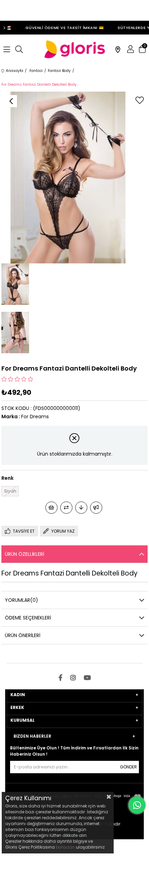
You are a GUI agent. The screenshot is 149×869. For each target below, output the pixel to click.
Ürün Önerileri (22, 635)
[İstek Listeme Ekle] (51, 508)
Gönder (128, 767)
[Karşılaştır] (66, 508)
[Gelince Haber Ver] (96, 508)
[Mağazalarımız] (118, 49)
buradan (65, 847)
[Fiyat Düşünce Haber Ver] (81, 508)
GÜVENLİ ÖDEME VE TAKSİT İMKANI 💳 (62, 27)
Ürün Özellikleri (24, 554)
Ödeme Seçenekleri (28, 617)
